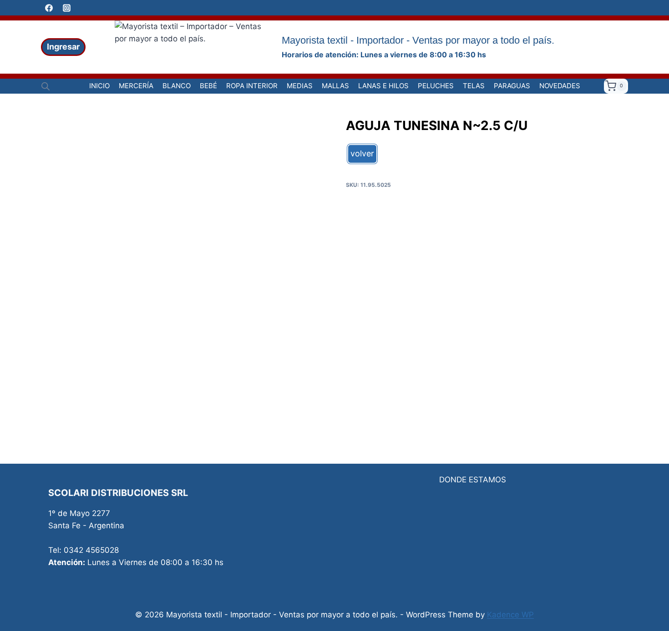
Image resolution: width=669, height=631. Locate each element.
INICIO (99, 85)
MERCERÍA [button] (136, 85)
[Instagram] (66, 7)
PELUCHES (436, 85)
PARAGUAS (512, 85)
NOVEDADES (559, 85)
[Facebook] (48, 7)
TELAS (474, 85)
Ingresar (63, 46)
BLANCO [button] (176, 85)
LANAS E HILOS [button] (383, 85)
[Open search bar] (45, 86)
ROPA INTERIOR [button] (252, 85)
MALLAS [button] (335, 85)
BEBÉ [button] (208, 85)
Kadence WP (510, 614)
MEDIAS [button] (300, 85)
